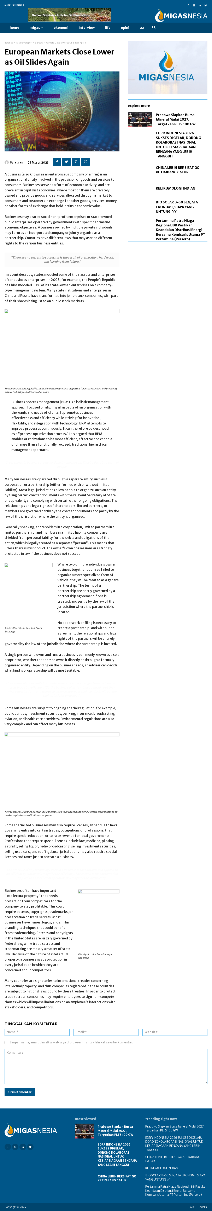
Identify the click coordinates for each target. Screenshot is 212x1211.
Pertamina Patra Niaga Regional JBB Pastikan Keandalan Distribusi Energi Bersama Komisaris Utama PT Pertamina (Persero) (180, 230)
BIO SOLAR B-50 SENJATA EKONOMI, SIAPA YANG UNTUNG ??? (177, 207)
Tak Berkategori (24, 42)
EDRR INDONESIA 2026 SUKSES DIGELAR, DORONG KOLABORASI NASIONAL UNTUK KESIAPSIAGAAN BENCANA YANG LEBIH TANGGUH (117, 1155)
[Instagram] (194, 5)
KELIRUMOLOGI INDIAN (175, 188)
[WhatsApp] (85, 162)
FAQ (191, 1207)
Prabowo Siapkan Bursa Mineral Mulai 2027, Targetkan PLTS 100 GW (175, 119)
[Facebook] (188, 5)
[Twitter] (205, 5)
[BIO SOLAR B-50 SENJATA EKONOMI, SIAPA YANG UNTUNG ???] (140, 207)
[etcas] (7, 162)
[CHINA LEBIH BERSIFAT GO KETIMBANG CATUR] (140, 170)
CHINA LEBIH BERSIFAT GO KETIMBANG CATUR (178, 170)
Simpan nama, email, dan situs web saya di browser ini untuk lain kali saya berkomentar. (71, 1042)
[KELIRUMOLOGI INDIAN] (140, 188)
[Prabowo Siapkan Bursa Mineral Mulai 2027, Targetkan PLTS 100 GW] (140, 119)
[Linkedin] (200, 5)
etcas (18, 162)
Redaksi (202, 1207)
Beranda (9, 42)
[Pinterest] (76, 162)
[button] (154, 27)
